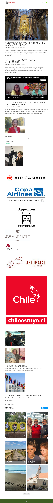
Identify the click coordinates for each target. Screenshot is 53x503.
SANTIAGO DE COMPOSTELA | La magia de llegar (25, 44)
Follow (45, 407)
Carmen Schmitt (10, 47)
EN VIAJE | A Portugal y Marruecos (20, 61)
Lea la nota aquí (9, 400)
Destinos (23, 47)
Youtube (23, 106)
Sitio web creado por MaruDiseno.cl (26, 501)
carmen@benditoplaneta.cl (26, 370)
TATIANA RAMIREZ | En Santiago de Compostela (25, 103)
